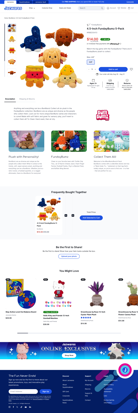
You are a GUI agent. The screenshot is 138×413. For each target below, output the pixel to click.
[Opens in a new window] (9, 407)
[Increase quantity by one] (95, 69)
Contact (88, 400)
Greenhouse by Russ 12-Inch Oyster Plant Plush (93, 313)
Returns (87, 389)
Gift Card (66, 391)
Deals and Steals (65, 8)
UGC (105, 396)
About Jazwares (68, 380)
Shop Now (69, 355)
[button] (48, 215)
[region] (10, 50)
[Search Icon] (102, 8)
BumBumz (12, 18)
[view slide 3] (12, 61)
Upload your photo (69, 256)
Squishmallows (24, 2)
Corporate (130, 2)
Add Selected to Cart (91, 218)
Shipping (88, 385)
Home (6, 18)
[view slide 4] (12, 72)
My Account (89, 380)
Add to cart (113, 69)
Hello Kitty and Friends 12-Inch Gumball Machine (56, 317)
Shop (31, 8)
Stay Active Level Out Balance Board (21, 312)
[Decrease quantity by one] (89, 69)
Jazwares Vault (40, 2)
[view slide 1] (12, 39)
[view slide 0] (12, 28)
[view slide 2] (12, 50)
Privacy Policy (109, 385)
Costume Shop (47, 8)
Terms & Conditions (38, 399)
